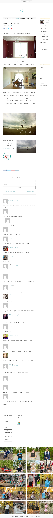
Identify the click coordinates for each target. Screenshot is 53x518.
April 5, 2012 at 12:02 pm (13, 365)
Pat (9, 246)
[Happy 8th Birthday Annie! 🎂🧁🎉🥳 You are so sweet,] (33, 466)
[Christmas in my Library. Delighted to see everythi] (19, 480)
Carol (9, 353)
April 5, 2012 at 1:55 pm (13, 326)
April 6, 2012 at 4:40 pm (13, 238)
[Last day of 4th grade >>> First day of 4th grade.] (19, 453)
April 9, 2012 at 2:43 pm (13, 200)
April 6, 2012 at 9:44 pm (13, 229)
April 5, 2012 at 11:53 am (13, 377)
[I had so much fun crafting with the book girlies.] (6, 480)
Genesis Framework (30, 516)
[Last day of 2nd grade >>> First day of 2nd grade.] (33, 453)
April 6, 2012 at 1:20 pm (13, 247)
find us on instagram (26, 1)
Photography (16, 18)
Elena (9, 364)
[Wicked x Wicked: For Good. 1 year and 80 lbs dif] (33, 480)
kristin (10, 303)
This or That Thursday (18, 107)
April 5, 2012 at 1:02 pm (13, 335)
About (41, 76)
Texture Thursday (27, 107)
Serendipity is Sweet (12, 314)
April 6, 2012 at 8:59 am (13, 256)
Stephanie (10, 199)
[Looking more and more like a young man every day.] (19, 493)
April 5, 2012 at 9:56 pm (13, 286)
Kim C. (9, 294)
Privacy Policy (43, 83)
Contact (42, 80)
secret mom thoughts (13, 385)
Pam (9, 264)
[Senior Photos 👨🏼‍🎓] (6, 466)
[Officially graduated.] (6, 453)
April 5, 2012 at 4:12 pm (13, 295)
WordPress (36, 516)
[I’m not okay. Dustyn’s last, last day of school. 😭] (19, 466)
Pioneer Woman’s (6, 148)
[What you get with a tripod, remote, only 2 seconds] (6, 493)
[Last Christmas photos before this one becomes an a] (6, 507)
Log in (39, 516)
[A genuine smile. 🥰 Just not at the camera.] (33, 493)
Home (12, 18)
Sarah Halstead (26, 10)
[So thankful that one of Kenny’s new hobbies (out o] (33, 507)
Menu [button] (27, 411)
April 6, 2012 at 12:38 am (13, 265)
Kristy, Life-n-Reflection (13, 344)
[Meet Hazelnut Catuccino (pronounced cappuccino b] (19, 507)
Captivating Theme (22, 516)
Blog (41, 78)
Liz (9, 255)
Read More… (45, 44)
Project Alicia (6, 142)
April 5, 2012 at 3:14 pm (13, 315)
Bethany (10, 285)
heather (10, 376)
